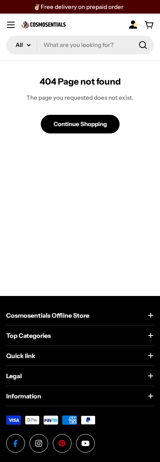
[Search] (143, 45)
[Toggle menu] (11, 24)
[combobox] (80, 45)
